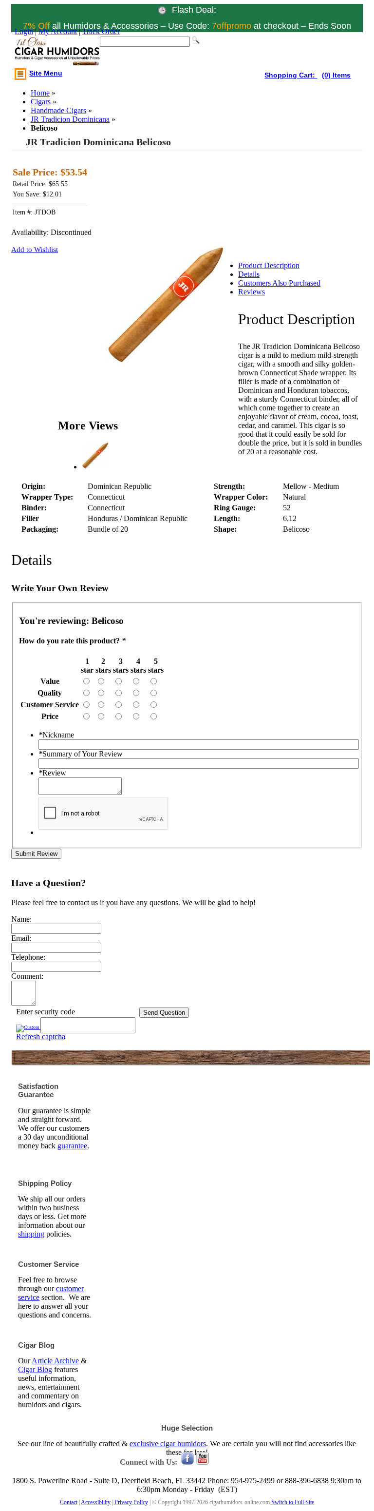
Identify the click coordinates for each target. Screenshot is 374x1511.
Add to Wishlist (34, 249)
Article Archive (55, 1360)
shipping (31, 1234)
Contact (68, 1502)
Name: (21, 919)
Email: (21, 938)
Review (52, 773)
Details (249, 274)
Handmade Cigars (58, 110)
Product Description (268, 265)
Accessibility (96, 1502)
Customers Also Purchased (279, 283)
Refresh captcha (40, 1036)
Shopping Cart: (290, 75)
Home (40, 93)
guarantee (72, 1146)
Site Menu (45, 73)
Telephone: (28, 957)
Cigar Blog (35, 1369)
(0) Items (336, 75)
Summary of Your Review (80, 754)
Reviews (251, 292)
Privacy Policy (131, 1502)
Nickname (56, 735)
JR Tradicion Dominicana (70, 119)
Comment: (27, 976)
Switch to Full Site (292, 1502)
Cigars (41, 101)
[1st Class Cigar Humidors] (57, 52)
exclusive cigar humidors (168, 1443)
